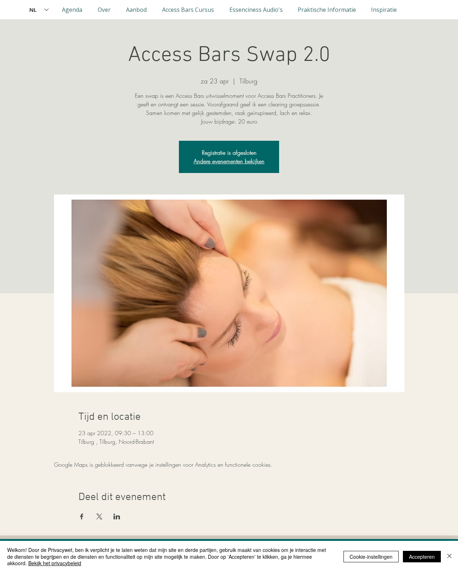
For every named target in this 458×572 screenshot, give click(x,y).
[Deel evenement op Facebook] (81, 516)
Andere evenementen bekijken (229, 161)
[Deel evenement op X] (99, 516)
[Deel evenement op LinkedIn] (116, 516)
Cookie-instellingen (371, 556)
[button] (104, 9)
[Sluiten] (449, 556)
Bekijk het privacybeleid (54, 563)
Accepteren (422, 556)
